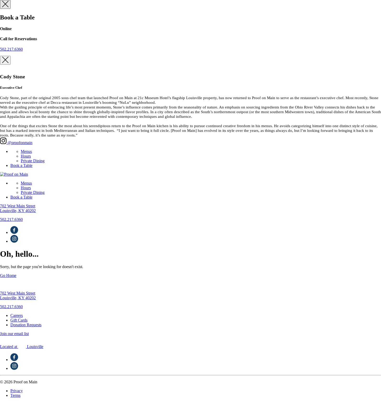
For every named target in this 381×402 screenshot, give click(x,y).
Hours (26, 156)
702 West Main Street (18, 208)
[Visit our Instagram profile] (14, 241)
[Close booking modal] (5, 4)
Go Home (8, 275)
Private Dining (33, 161)
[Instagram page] (14, 368)
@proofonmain (19, 142)
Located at (21, 346)
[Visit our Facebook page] (14, 232)
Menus (26, 151)
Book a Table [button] (21, 165)
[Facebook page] (14, 359)
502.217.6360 (11, 49)
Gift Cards (18, 320)
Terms (15, 395)
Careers (16, 315)
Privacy (16, 391)
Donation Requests (25, 325)
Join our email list (14, 333)
